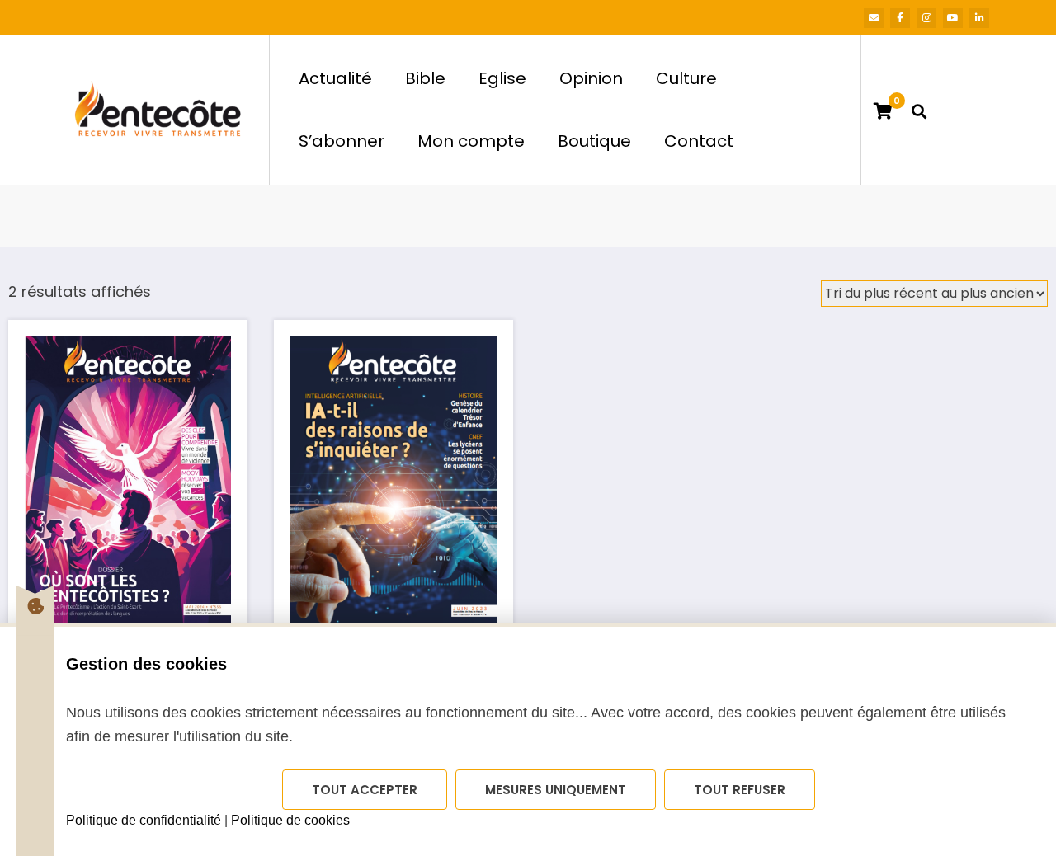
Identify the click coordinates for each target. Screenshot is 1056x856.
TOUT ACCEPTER (364, 789)
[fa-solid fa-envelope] (874, 18)
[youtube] (953, 18)
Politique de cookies (290, 820)
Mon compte (471, 141)
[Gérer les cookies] (35, 606)
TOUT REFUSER (739, 789)
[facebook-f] (900, 18)
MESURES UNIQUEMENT (555, 789)
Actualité (335, 78)
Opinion (591, 78)
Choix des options (128, 467)
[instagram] (926, 18)
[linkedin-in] (979, 18)
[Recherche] (919, 109)
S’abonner (341, 141)
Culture (686, 78)
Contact (698, 141)
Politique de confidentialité (143, 820)
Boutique (594, 141)
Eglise (502, 78)
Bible (425, 78)
